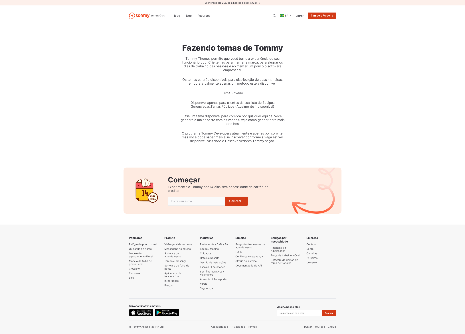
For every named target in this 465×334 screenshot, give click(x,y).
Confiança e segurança (249, 256)
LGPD (238, 251)
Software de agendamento (172, 255)
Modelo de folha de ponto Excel (140, 262)
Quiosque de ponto (140, 248)
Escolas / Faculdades (212, 266)
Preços (168, 285)
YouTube (320, 326)
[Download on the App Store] (141, 312)
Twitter (308, 326)
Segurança (206, 288)
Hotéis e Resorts (209, 257)
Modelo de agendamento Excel (141, 255)
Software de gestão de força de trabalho (284, 261)
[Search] (274, 15)
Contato (311, 244)
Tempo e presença (175, 260)
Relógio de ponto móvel (143, 244)
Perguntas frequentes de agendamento (250, 246)
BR (286, 15)
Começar (236, 201)
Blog (177, 15)
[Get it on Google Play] (167, 312)
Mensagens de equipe (177, 248)
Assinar (329, 313)
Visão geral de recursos (178, 244)
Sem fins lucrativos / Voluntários (212, 273)
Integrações (171, 280)
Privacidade (238, 326)
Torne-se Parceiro (322, 15)
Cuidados (205, 253)
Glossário (134, 268)
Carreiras (311, 253)
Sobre (310, 248)
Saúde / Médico (209, 248)
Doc (189, 15)
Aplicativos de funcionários (172, 275)
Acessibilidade (219, 326)
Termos (252, 326)
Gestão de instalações (213, 262)
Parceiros (312, 257)
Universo (311, 262)
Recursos (204, 15)
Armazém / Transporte (213, 279)
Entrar (300, 15)
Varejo (203, 283)
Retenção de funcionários (278, 249)
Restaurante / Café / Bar (214, 244)
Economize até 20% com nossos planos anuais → (232, 2)
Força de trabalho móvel (285, 255)
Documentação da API (248, 265)
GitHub (332, 326)
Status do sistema (246, 260)
